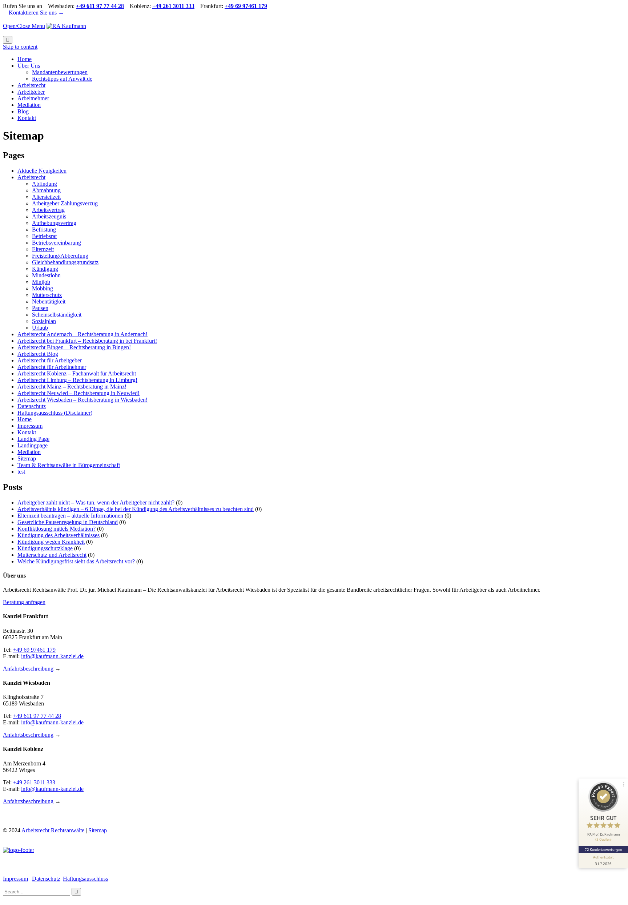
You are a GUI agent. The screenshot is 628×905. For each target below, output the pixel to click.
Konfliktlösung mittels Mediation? (56, 529)
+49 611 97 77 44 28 (37, 716)
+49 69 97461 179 (34, 650)
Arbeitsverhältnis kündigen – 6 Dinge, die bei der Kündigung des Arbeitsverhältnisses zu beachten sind (135, 509)
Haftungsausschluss (85, 879)
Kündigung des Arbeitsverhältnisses (58, 535)
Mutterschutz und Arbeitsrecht (51, 555)
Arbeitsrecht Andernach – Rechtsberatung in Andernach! (82, 334)
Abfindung (44, 184)
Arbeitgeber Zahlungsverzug (65, 203)
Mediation (29, 452)
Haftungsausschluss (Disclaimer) (54, 413)
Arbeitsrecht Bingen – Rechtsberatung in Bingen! (74, 347)
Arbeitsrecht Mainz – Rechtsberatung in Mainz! (71, 386)
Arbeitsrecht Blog (37, 354)
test (21, 471)
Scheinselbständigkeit (56, 314)
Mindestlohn (46, 275)
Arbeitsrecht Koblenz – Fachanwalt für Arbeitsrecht (76, 373)
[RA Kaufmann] (66, 26)
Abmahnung (46, 190)
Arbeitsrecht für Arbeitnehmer (51, 367)
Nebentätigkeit (48, 301)
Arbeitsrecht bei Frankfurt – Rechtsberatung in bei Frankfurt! (87, 341)
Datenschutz (31, 406)
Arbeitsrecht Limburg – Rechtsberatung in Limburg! (77, 380)
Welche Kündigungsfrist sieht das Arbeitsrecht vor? (76, 561)
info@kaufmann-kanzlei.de (52, 656)
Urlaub (40, 328)
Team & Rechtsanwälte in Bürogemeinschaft (68, 465)
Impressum (30, 426)
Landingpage (32, 445)
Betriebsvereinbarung (56, 243)
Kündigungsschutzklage (45, 548)
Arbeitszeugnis (49, 216)
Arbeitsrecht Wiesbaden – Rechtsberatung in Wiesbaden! (82, 400)
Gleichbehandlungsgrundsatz (65, 262)
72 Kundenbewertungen (603, 849)
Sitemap (26, 458)
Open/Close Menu (24, 26)
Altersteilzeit (46, 197)
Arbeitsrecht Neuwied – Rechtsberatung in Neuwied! (78, 393)
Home (24, 419)
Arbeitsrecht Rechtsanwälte (52, 830)
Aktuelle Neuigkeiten (42, 171)
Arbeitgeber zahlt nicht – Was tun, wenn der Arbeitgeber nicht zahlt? (95, 502)
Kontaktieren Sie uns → (33, 12)
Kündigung (45, 269)
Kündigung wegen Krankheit (51, 542)
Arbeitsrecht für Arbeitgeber (49, 360)
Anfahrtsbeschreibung (28, 668)
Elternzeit (43, 249)
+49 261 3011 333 (34, 782)
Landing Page (33, 439)
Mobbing (42, 288)
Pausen (40, 308)
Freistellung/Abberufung (60, 256)
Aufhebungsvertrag (54, 223)
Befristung (44, 229)
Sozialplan (44, 321)
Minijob (41, 282)
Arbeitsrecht (31, 177)
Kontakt (26, 432)
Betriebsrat (44, 236)
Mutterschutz (47, 295)
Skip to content (20, 47)
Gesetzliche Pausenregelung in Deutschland (67, 522)
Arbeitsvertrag (48, 210)
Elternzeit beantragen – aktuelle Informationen (70, 515)
